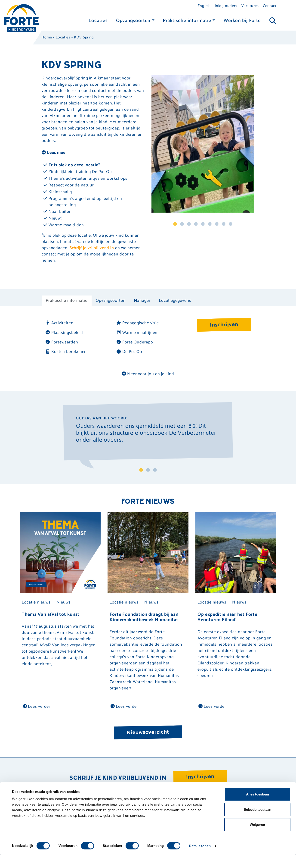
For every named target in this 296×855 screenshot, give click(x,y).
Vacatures (250, 6)
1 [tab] (175, 224)
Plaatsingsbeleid (67, 333)
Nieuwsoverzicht (148, 732)
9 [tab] (230, 224)
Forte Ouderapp (137, 342)
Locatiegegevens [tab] (175, 300)
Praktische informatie (187, 20)
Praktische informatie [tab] (66, 300)
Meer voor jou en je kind (150, 374)
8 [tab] (223, 224)
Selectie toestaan (257, 809)
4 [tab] (196, 224)
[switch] (87, 845)
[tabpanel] (202, 144)
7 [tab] (216, 224)
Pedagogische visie (140, 323)
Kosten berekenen (69, 352)
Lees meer (56, 152)
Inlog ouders (226, 6)
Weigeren (257, 825)
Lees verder (39, 706)
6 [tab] (209, 224)
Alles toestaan (257, 794)
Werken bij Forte (242, 20)
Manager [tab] (142, 300)
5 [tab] (202, 224)
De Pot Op (132, 352)
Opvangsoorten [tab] (111, 300)
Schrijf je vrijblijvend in (92, 248)
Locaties (98, 20)
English (204, 6)
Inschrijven (224, 325)
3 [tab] (189, 224)
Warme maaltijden (139, 333)
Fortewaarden (64, 342)
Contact (269, 6)
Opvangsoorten (133, 20)
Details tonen (199, 846)
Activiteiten (62, 323)
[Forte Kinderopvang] (21, 17)
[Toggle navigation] (272, 21)
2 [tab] (182, 224)
